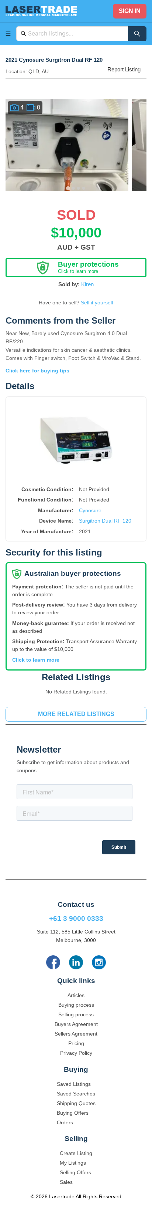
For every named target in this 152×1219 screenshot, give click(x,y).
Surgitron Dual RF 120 (105, 521)
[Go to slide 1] (68, 188)
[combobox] (76, 33)
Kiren (87, 284)
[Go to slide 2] (73, 188)
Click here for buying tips (37, 371)
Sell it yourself (97, 302)
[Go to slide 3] (78, 188)
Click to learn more (35, 660)
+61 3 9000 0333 (76, 918)
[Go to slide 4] (83, 188)
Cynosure (90, 510)
